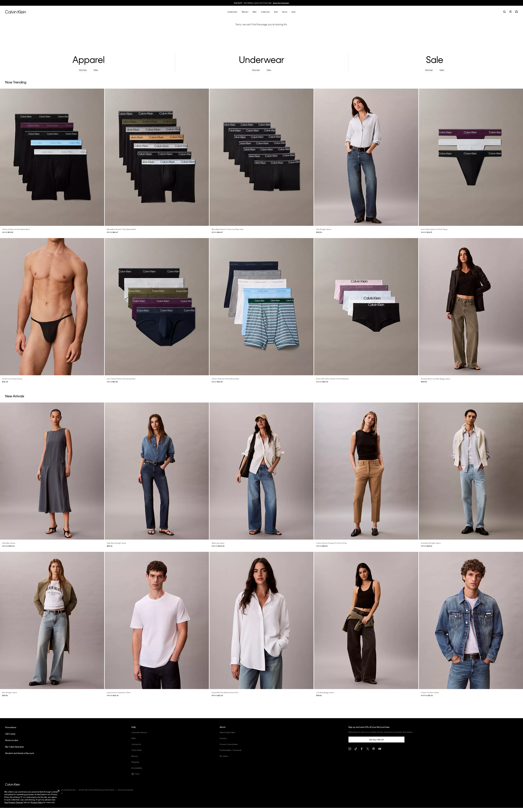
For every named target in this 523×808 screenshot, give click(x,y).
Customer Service (139, 732)
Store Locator (11, 740)
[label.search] (504, 11)
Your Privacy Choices (13, 802)
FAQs (133, 738)
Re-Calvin (224, 756)
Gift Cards (10, 733)
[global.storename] (15, 11)
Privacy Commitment (229, 744)
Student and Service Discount (19, 753)
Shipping (135, 762)
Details (279, 3)
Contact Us (136, 744)
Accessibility (136, 768)
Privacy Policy (37, 802)
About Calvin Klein (227, 732)
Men (274, 3)
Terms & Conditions (125, 790)
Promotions (10, 727)
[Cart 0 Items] (516, 11)
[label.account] (510, 11)
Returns (134, 756)
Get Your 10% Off (376, 739)
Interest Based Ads (67, 790)
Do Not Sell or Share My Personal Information (96, 790)
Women (268, 3)
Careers (223, 738)
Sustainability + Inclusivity (231, 750)
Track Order (136, 750)
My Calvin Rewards (14, 746)
